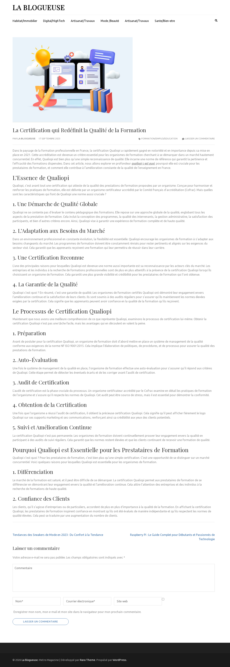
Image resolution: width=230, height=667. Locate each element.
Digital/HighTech (54, 20)
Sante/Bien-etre (165, 20)
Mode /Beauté (110, 20)
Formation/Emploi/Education (159, 138)
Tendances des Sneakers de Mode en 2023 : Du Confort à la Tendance (58, 534)
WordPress (119, 659)
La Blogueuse (26, 138)
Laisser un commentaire (200, 138)
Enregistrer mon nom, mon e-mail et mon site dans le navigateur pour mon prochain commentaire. (77, 611)
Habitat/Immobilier (25, 20)
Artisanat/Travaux (83, 20)
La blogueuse (39, 7)
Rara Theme (87, 659)
